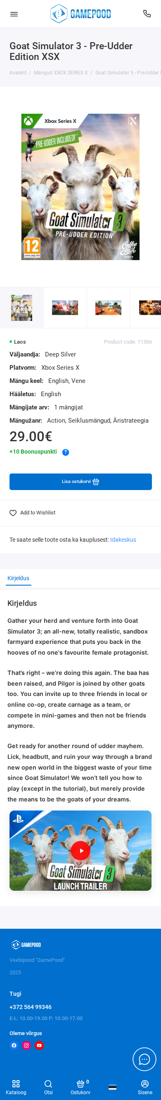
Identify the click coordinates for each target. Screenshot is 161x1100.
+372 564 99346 (30, 1007)
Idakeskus (123, 539)
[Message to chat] (144, 1059)
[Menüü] (14, 14)
